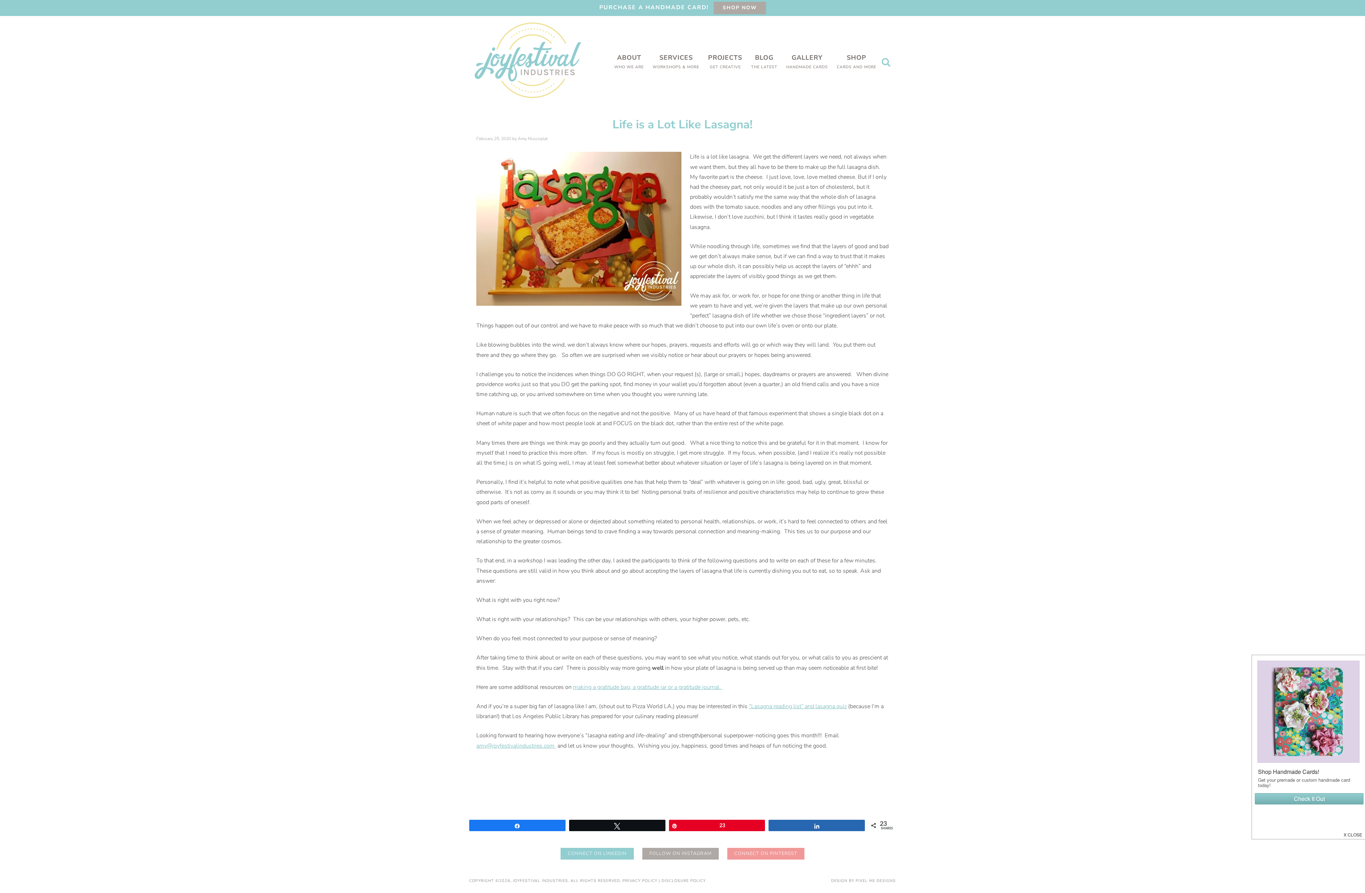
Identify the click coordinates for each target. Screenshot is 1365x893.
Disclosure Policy (684, 880)
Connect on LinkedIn (597, 853)
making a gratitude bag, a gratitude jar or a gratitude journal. (647, 687)
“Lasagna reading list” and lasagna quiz (798, 706)
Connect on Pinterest (765, 853)
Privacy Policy (639, 880)
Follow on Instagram (680, 853)
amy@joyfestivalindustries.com (515, 746)
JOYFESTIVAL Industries (528, 60)
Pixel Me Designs (876, 880)
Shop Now (740, 7)
